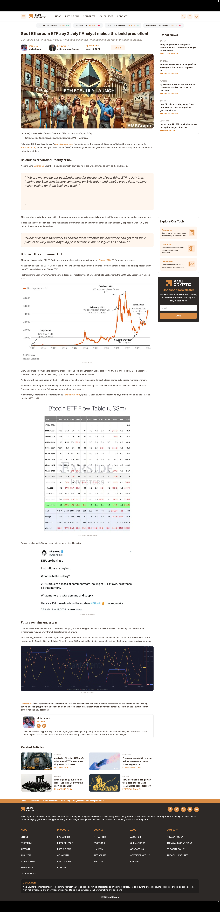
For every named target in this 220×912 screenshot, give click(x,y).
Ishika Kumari (35, 49)
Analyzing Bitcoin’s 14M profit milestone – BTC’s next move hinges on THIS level (69, 761)
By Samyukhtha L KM (131, 768)
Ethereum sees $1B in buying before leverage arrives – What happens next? (137, 761)
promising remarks (64, 144)
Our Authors (137, 843)
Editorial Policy (176, 849)
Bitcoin (57, 755)
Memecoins (164, 121)
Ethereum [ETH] (28, 147)
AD (216, 1)
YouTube (99, 861)
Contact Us (137, 849)
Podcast (122, 16)
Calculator (106, 16)
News (58, 16)
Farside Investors (72, 394)
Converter (89, 16)
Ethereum (126, 755)
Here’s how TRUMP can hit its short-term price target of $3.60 (178, 126)
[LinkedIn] (44, 726)
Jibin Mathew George (68, 49)
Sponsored (63, 837)
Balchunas (39, 166)
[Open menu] (23, 16)
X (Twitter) (100, 837)
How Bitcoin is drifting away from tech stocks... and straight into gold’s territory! (137, 782)
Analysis (26, 855)
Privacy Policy (175, 837)
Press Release (65, 843)
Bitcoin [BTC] (105, 260)
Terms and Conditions (179, 843)
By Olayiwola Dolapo (63, 768)
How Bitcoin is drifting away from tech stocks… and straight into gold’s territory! (177, 107)
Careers (134, 861)
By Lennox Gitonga (168, 131)
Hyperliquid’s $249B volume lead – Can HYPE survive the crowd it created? (68, 782)
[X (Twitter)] (39, 726)
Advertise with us (140, 855)
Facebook (99, 843)
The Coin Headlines (177, 855)
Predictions (72, 16)
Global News (28, 873)
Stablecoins (28, 861)
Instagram (100, 855)
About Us (135, 837)
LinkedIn (98, 849)
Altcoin (57, 776)
